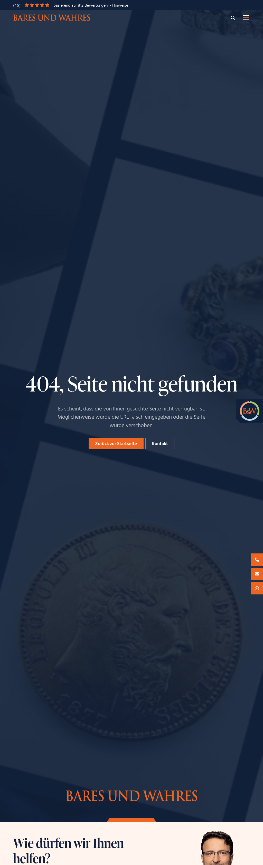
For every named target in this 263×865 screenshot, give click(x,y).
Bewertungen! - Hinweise (106, 5)
